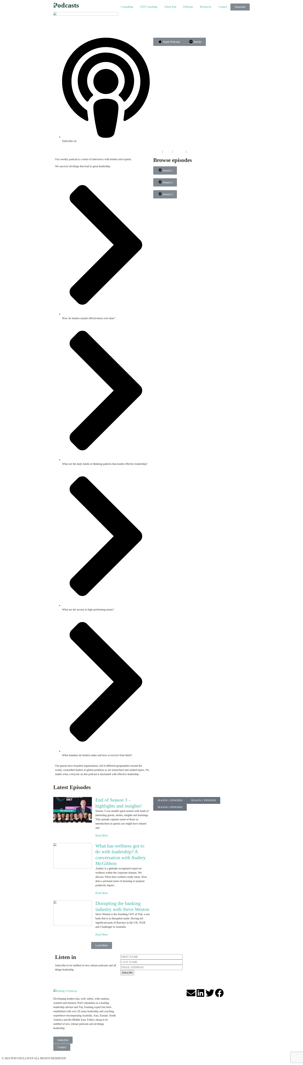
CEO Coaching (148, 6)
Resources (205, 6)
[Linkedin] (200, 993)
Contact (222, 6)
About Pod (170, 6)
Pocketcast (179, 151)
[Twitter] (210, 993)
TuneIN (191, 151)
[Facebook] (219, 993)
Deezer (167, 151)
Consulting (127, 6)
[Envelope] (191, 993)
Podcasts (188, 6)
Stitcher (157, 151)
